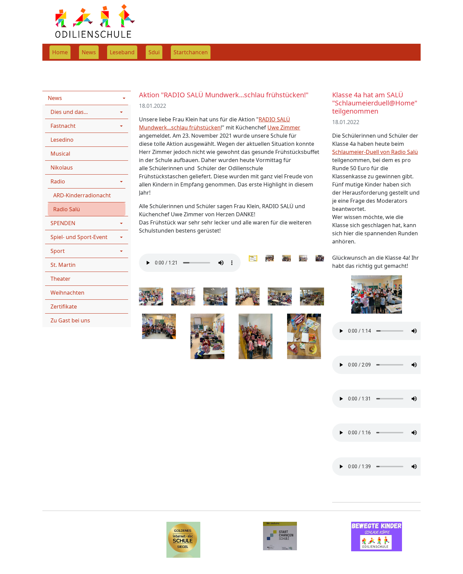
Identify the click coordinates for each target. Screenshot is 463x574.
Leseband (122, 52)
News (89, 52)
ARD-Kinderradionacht (82, 195)
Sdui (154, 52)
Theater (61, 278)
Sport (58, 251)
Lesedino (62, 139)
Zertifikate (64, 306)
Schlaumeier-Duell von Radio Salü (375, 152)
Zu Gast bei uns (70, 320)
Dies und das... (69, 112)
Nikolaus (62, 167)
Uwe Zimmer (283, 127)
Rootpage (54, 65)
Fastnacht (63, 126)
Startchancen (191, 52)
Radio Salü (66, 209)
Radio (125, 65)
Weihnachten (67, 292)
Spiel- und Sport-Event (79, 237)
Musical (60, 153)
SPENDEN (63, 223)
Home (60, 52)
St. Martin (63, 265)
